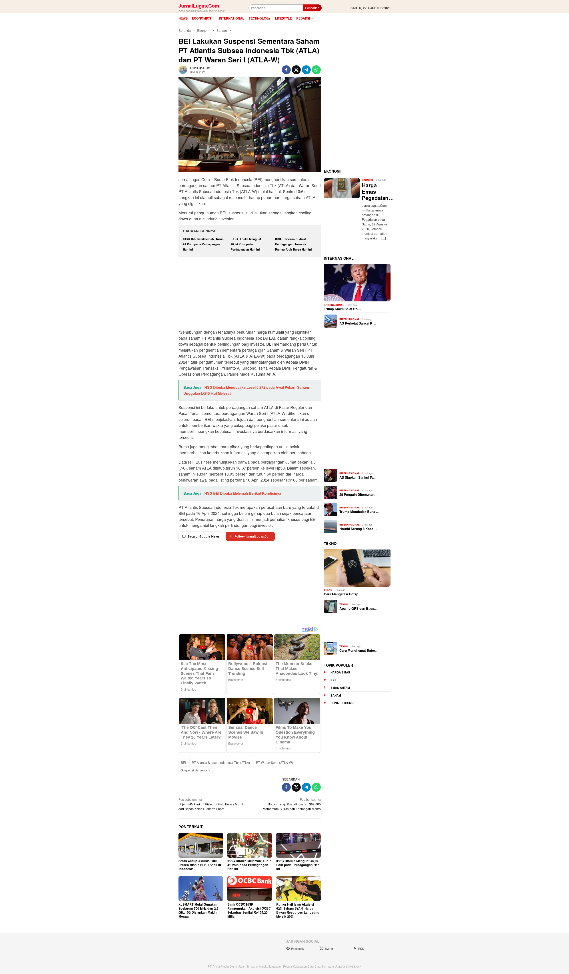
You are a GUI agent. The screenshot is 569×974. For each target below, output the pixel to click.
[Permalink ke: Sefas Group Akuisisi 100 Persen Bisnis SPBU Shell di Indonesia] (200, 845)
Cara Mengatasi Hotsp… (343, 594)
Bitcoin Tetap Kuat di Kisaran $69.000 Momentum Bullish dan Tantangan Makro (292, 804)
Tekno (328, 590)
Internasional (334, 305)
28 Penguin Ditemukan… (358, 494)
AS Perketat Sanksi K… (357, 323)
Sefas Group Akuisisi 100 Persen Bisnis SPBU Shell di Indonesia (199, 864)
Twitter (329, 948)
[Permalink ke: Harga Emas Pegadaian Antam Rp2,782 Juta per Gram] (342, 188)
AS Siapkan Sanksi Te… (358, 477)
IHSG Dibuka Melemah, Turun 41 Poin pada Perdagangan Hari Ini (203, 244)
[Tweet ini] (296, 69)
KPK (334, 680)
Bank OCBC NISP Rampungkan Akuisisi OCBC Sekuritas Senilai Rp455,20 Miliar (249, 910)
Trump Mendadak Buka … (359, 512)
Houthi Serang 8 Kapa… (358, 529)
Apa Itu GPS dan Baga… (358, 608)
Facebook (297, 948)
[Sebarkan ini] (286, 69)
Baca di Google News (204, 536)
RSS (361, 948)
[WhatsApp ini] (316, 69)
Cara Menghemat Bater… (359, 650)
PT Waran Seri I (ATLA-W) (274, 762)
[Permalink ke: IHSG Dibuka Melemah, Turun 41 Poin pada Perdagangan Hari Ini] (249, 845)
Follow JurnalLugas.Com (253, 536)
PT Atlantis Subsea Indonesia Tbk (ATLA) (221, 762)
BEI (183, 762)
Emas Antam (340, 688)
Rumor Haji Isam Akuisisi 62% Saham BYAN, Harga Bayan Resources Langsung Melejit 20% (297, 910)
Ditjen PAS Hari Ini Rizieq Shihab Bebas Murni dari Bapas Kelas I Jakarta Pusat (210, 804)
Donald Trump (342, 703)
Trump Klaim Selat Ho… (342, 309)
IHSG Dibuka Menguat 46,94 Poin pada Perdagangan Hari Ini (246, 244)
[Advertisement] (249, 294)
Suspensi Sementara (195, 770)
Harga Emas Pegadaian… (375, 191)
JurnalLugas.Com (198, 5)
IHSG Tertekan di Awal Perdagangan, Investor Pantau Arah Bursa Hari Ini (293, 244)
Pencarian (312, 8)
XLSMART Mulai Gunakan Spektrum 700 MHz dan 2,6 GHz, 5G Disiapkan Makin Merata (198, 910)
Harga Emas (340, 672)
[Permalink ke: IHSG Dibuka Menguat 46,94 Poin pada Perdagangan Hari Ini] (298, 845)
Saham (336, 695)
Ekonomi (367, 180)
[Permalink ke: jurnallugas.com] (182, 69)
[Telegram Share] (306, 69)
